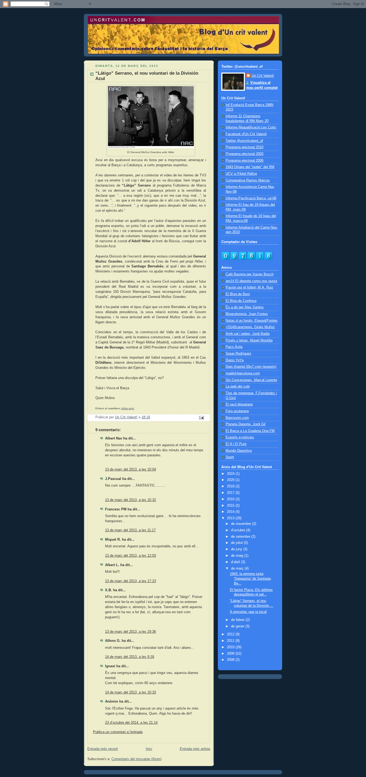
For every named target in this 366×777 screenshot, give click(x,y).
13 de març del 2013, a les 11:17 (130, 530)
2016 (231, 499)
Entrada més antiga (195, 749)
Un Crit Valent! (263, 76)
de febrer (238, 620)
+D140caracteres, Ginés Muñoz (250, 327)
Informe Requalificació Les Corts (251, 127)
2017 (231, 493)
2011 (231, 641)
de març (238, 568)
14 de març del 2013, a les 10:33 (130, 692)
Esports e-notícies (240, 437)
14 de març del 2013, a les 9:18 (129, 657)
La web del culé (238, 386)
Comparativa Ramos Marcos (248, 180)
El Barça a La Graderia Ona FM (250, 431)
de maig (237, 556)
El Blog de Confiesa (241, 301)
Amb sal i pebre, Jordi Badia (248, 334)
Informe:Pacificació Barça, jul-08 (251, 198)
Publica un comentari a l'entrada (118, 732)
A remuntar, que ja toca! (248, 612)
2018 (231, 486)
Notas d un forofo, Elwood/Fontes (252, 321)
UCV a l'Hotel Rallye (241, 174)
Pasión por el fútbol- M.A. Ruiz (249, 287)
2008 (231, 660)
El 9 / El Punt (236, 444)
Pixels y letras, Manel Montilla (249, 340)
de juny (237, 549)
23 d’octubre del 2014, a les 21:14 (131, 723)
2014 (231, 512)
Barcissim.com (237, 418)
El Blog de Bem (238, 294)
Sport (230, 457)
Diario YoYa (235, 360)
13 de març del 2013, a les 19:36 (130, 632)
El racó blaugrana (239, 404)
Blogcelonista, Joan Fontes (247, 314)
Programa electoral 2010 (244, 147)
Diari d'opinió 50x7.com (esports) (251, 367)
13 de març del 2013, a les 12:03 (130, 556)
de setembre (241, 537)
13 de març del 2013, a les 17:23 (130, 581)
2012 (231, 634)
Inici (149, 749)
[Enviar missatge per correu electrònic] (201, 417)
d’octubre (238, 530)
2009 (231, 653)
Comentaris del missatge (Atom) (136, 759)
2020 (231, 480)
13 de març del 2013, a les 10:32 (130, 500)
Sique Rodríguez (238, 353)
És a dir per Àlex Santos (245, 307)
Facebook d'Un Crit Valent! (246, 134)
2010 (231, 647)
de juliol (237, 543)
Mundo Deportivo (239, 451)
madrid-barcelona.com (243, 373)
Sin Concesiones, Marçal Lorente (251, 380)
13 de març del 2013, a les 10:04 (130, 469)
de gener (238, 626)
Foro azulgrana (237, 411)
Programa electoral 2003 (244, 154)
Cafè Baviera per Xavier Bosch (250, 274)
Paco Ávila (234, 347)
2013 (231, 518)
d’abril (236, 562)
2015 (231, 505)
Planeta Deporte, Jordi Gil (246, 424)
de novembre (241, 524)
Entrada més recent (102, 749)
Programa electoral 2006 (244, 160)
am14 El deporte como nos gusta (251, 281)
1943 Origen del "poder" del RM (250, 167)
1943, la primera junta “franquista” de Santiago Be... (250, 578)
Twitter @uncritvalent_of (244, 141)
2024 (231, 474)
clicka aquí (127, 408)
